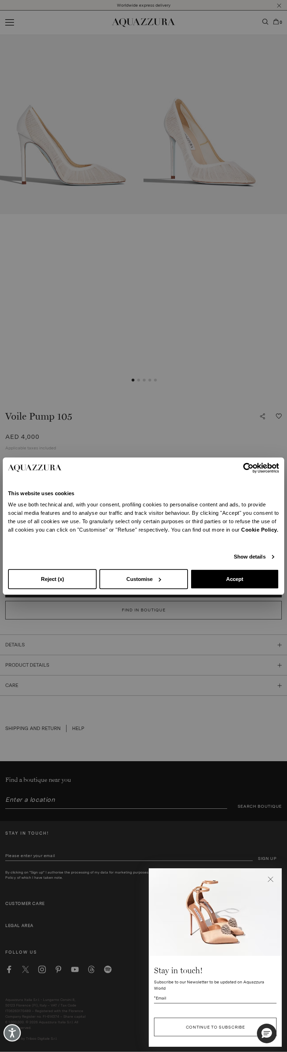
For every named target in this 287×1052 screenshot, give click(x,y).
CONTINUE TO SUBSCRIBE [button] (215, 1027)
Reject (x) (52, 579)
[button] (270, 879)
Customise (139, 579)
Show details (250, 557)
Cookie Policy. (259, 530)
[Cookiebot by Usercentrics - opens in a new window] (248, 468)
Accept (234, 579)
